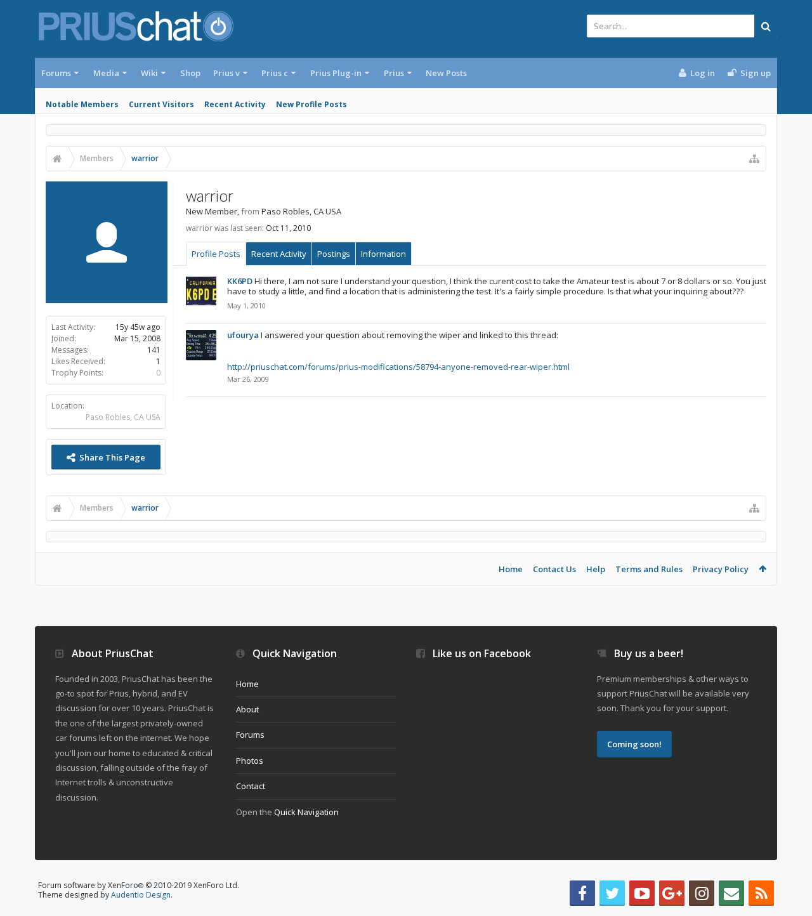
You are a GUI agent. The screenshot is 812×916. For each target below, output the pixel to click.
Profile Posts (216, 253)
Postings (333, 253)
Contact (250, 786)
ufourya (243, 335)
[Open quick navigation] (754, 159)
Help (595, 569)
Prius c (274, 73)
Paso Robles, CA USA (123, 417)
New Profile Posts (311, 104)
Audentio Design (141, 894)
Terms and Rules (649, 569)
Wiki (149, 73)
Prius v (226, 73)
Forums (56, 73)
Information (383, 253)
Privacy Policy (721, 569)
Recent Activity (235, 104)
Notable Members (82, 104)
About (247, 709)
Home (511, 569)
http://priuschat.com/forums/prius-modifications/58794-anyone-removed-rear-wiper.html (398, 366)
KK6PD (239, 281)
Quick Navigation (306, 812)
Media (106, 73)
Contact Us (554, 569)
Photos (249, 760)
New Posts (446, 73)
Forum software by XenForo (138, 885)
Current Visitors (161, 104)
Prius (394, 73)
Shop (190, 73)
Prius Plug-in (336, 73)
